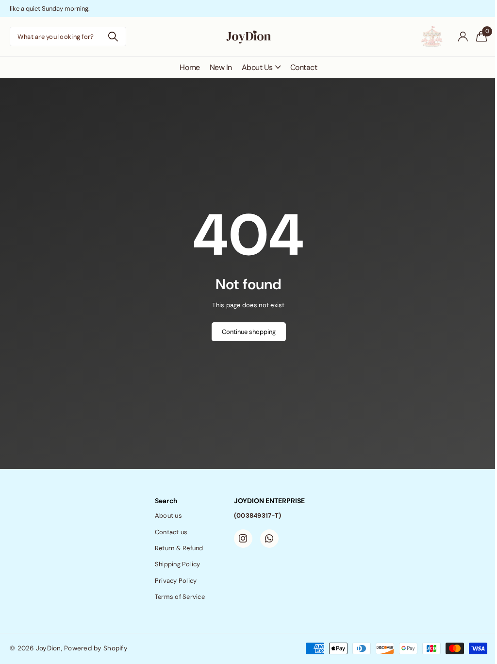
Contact (303, 67)
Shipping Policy (177, 564)
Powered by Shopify (96, 648)
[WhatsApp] (269, 538)
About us (168, 515)
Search (166, 500)
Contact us (171, 532)
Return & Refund (179, 548)
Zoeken (112, 36)
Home (189, 67)
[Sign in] (463, 37)
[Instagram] (243, 538)
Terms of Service (180, 597)
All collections (261, 67)
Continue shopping (249, 332)
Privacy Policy (176, 581)
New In (221, 67)
